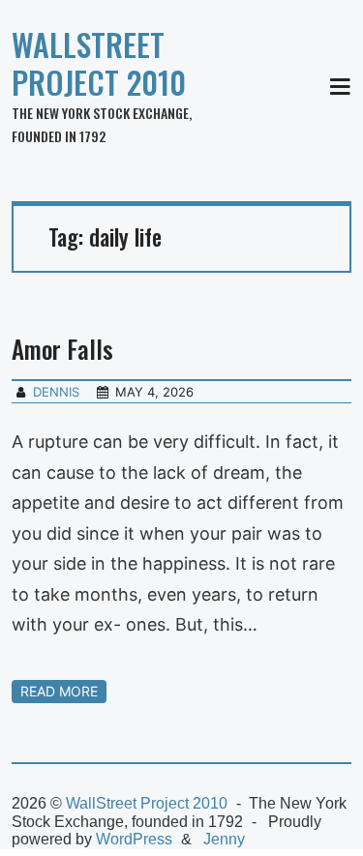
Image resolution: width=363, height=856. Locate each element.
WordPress (134, 839)
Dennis (56, 391)
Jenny (224, 839)
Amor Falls (62, 349)
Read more (59, 691)
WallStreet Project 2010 (99, 62)
